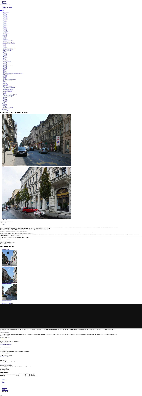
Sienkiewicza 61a (5, 69)
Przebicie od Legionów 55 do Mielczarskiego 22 (9, 87)
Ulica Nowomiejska (5, 60)
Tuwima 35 (4, 45)
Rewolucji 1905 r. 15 (5, 17)
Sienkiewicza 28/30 (5, 39)
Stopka (2, 2)
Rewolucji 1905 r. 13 (5, 16)
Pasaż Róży (4, 58)
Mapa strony (3, 389)
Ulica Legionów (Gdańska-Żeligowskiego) (8, 89)
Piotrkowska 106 (5, 67)
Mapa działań (3, 382)
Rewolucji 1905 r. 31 (5, 19)
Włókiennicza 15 (5, 26)
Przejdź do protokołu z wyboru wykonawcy (5, 364)
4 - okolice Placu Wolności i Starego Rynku (7, 7)
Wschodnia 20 (5, 53)
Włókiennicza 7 (5, 23)
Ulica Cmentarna (5, 88)
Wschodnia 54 (5, 30)
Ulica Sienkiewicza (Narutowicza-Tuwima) (8, 40)
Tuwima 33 (4, 44)
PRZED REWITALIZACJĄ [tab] (5, 249)
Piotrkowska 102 (5, 66)
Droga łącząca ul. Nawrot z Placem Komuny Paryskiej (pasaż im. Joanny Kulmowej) (13, 73)
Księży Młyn (3, 103)
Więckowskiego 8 (5, 102)
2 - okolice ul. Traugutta (4, 35)
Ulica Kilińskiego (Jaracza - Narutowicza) (8, 49)
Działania (3, 6)
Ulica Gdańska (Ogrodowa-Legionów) (7, 91)
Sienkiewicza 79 (5, 78)
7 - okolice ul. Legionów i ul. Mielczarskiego (7, 80)
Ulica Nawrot (4, 71)
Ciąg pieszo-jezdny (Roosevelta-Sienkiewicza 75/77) (9, 79)
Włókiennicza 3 (5, 20)
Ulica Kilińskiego (5, 32)
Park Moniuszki (5, 47)
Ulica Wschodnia (5, 34)
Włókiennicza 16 (5, 27)
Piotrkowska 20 (5, 99)
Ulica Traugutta (5, 41)
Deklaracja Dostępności (4, 388)
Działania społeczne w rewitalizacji (6, 108)
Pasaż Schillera (5, 72)
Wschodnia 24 (5, 54)
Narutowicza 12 (5, 36)
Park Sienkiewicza (5, 70)
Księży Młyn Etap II (5, 104)
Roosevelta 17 (5, 76)
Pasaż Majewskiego (5, 31)
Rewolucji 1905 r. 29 (5, 18)
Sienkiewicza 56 (5, 77)
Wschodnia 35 (5, 55)
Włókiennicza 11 (5, 24)
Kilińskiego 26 (5, 14)
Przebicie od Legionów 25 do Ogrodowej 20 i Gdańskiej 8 (10, 94)
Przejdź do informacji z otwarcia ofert (4, 356)
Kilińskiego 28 (5, 15)
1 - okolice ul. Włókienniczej (5, 12)
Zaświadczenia (3, 379)
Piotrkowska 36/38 (5, 100)
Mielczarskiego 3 (5, 83)
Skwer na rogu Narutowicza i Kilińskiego (8, 48)
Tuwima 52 (4, 46)
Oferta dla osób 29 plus (6, 110)
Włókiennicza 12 (5, 25)
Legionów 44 (4, 82)
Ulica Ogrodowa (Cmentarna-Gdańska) (7, 90)
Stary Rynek (4, 59)
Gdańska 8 (4, 92)
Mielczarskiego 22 (5, 84)
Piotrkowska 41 (5, 101)
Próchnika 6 (4, 98)
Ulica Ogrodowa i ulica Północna (7, 61)
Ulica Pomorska (5, 62)
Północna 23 (4, 52)
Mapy (2, 385)
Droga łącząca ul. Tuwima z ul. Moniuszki (8, 107)
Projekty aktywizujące (4, 109)
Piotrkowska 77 (5, 37)
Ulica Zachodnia (5, 65)
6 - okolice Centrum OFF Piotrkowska (6, 74)
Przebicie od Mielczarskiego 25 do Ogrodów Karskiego (9, 86)
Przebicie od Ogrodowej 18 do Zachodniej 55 (8, 95)
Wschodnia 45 (5, 28)
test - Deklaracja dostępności (5, 390)
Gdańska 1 (4, 81)
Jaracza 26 (4, 13)
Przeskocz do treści (4, 1)
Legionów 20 (4, 93)
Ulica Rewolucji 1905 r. (6, 33)
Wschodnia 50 (5, 29)
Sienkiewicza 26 (5, 38)
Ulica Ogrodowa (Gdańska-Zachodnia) (7, 96)
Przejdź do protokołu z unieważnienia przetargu (5, 344)
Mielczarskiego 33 (5, 85)
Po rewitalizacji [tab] (3, 224)
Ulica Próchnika (5, 63)
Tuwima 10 (4, 106)
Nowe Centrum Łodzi (4, 105)
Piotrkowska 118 (5, 68)
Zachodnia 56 (4, 56)
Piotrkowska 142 (5, 75)
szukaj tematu (8, 4)
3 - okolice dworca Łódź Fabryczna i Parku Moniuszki (8, 43)
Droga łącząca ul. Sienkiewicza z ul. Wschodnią (8, 42)
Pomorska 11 (4, 51)
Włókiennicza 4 (5, 21)
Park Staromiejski (5, 57)
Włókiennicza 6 (5, 22)
